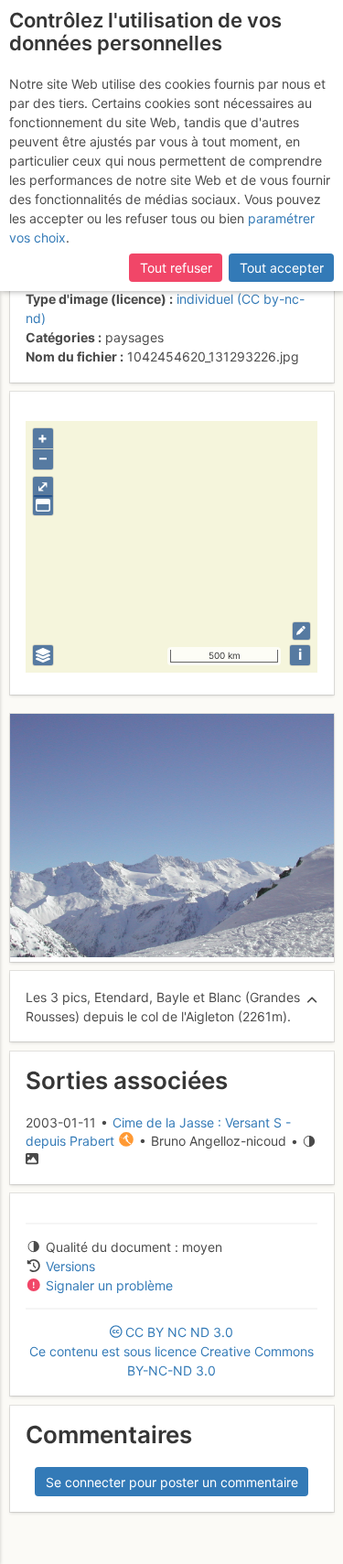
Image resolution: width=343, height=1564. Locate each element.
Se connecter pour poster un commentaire (172, 1482)
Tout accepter (282, 267)
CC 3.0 (171, 1351)
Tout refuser (176, 267)
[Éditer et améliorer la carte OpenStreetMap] (301, 631)
